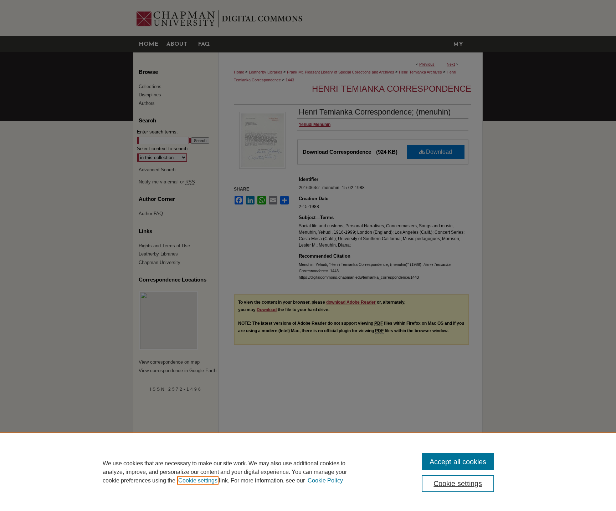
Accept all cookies (458, 462)
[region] (308, 471)
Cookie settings (197, 480)
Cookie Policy (325, 480)
